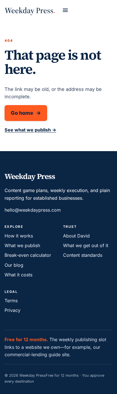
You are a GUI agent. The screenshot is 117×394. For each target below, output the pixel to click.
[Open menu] (65, 10)
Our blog (14, 265)
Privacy (12, 310)
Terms (11, 300)
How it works (19, 236)
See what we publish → (30, 130)
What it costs (18, 275)
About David (76, 236)
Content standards (82, 255)
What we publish (22, 245)
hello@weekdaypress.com (33, 210)
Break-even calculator (28, 255)
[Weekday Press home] (30, 10)
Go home (22, 113)
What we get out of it (85, 245)
